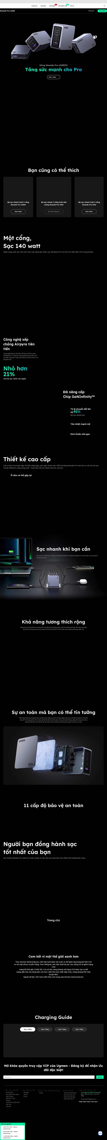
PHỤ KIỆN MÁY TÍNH (12, 1094)
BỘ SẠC (8, 1100)
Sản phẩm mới (63, 5)
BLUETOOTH (9, 1092)
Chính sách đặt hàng (69, 1097)
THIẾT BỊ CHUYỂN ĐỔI (13, 1102)
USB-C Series (9, 1096)
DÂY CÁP (8, 1104)
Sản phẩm (52, 5)
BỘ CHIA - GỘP (10, 1098)
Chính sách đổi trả (69, 1099)
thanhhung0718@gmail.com (88, 1099)
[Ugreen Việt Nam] (7, 6)
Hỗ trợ (72, 6)
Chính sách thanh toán (70, 1093)
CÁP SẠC (8, 1106)
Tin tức (25, 1096)
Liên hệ (25, 1094)
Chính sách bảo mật (69, 1095)
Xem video (52, 77)
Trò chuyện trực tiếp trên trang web (90, 1092)
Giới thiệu (43, 6)
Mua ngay (102, 11)
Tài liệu (41, 1093)
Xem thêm (18, 211)
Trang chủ (34, 6)
